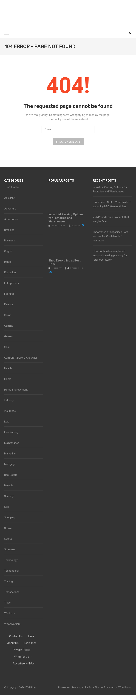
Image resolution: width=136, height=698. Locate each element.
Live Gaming (11, 432)
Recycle (8, 485)
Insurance (10, 411)
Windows (9, 613)
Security (9, 496)
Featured (9, 293)
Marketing (10, 453)
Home (7, 379)
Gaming (8, 325)
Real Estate (10, 474)
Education (10, 272)
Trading (8, 581)
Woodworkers (12, 624)
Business (9, 240)
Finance (8, 304)
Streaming (10, 549)
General (8, 336)
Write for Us (21, 656)
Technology (11, 560)
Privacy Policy (21, 649)
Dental (8, 261)
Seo (6, 506)
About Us (13, 643)
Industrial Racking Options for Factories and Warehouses (66, 218)
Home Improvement (16, 389)
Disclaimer (29, 643)
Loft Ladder (11, 187)
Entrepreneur (11, 283)
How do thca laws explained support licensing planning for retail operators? (110, 255)
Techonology (11, 570)
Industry (9, 400)
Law (6, 421)
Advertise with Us (24, 663)
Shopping (9, 517)
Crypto (8, 251)
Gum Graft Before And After (20, 357)
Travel (7, 602)
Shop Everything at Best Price (65, 262)
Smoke (8, 528)
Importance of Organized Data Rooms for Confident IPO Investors (110, 236)
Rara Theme (96, 687)
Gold (7, 347)
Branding (9, 229)
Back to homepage (68, 141)
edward (76, 226)
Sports (8, 538)
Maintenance (11, 443)
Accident (9, 198)
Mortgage (9, 464)
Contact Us (16, 636)
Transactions (11, 592)
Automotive (11, 219)
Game (7, 315)
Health (8, 368)
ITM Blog (30, 687)
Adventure (10, 208)
